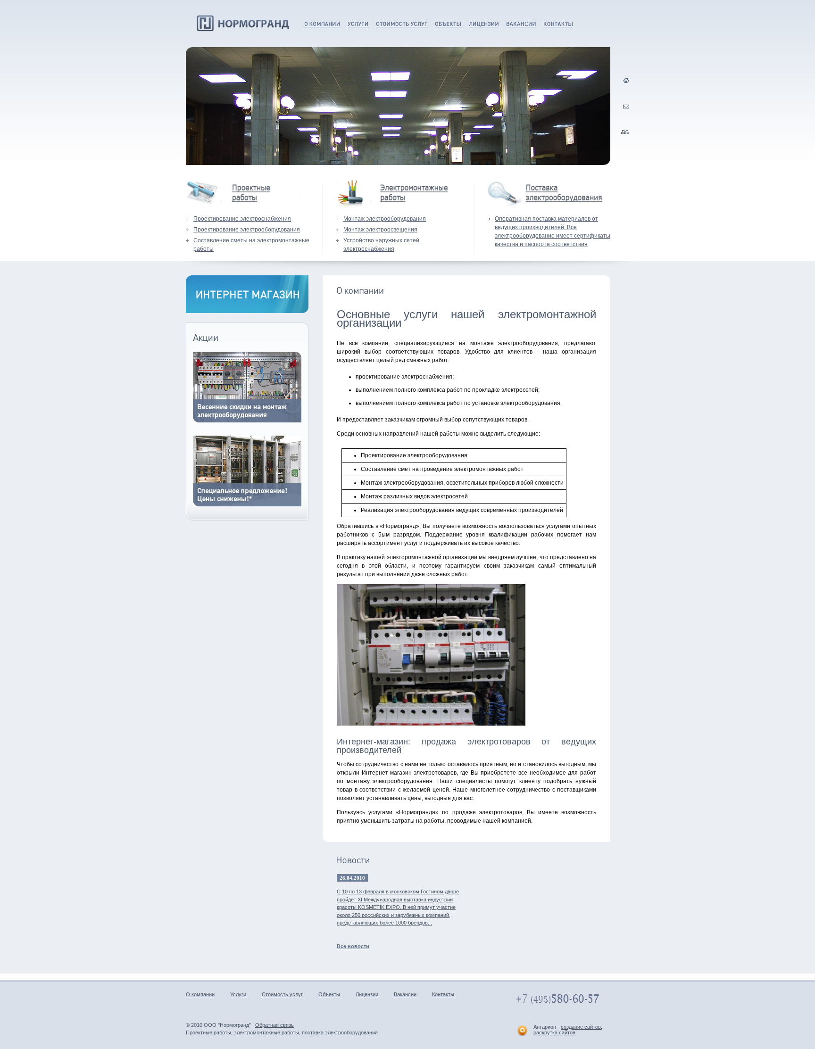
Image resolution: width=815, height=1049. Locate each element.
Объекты (446, 23)
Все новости (353, 946)
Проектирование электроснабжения (242, 218)
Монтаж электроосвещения (380, 229)
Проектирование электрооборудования (246, 229)
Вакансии (519, 23)
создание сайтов (581, 1027)
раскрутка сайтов (554, 1032)
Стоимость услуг (399, 23)
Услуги (355, 23)
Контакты (555, 23)
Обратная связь (274, 1025)
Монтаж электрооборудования (384, 218)
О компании (317, 23)
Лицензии (481, 23)
